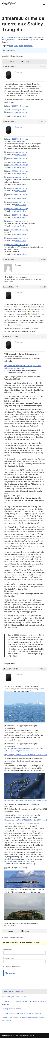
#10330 (43, 66)
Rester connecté (12, 967)
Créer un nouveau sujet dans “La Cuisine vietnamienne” (22, 1013)
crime (16, 46)
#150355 (42, 336)
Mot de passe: (9, 958)
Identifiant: (7, 950)
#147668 (42, 121)
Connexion (10, 973)
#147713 (42, 259)
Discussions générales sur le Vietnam (18, 37)
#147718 (42, 287)
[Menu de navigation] (44, 4)
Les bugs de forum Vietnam (11, 1009)
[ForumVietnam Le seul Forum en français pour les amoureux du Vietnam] (10, 4)
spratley (30, 46)
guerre (20, 46)
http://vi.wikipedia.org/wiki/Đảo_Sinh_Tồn (19, 861)
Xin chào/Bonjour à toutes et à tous (14, 997)
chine (11, 46)
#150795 (42, 669)
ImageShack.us (20, 110)
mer (25, 46)
